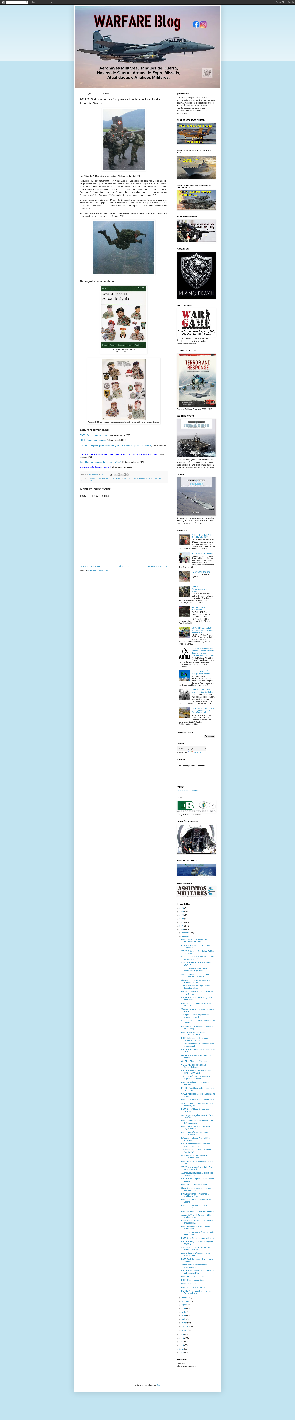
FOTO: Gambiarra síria (201, 572)
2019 (181, 1334)
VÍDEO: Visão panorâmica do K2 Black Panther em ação (197, 1168)
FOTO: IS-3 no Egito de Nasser (194, 1184)
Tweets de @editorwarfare (188, 791)
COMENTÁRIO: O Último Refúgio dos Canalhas (202, 672)
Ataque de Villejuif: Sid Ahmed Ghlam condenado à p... (196, 1216)
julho (184, 1308)
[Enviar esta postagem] (111, 474)
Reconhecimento (157, 478)
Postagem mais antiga (157, 566)
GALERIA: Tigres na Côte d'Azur (194, 1061)
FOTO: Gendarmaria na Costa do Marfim (198, 1211)
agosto (185, 1305)
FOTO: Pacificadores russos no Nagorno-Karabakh (194, 1033)
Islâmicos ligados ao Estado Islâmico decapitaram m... (196, 1139)
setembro (186, 1301)
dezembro (186, 933)
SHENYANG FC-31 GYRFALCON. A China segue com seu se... (196, 975)
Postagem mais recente (90, 566)
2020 (181, 930)
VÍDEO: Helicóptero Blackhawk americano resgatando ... (194, 969)
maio (184, 1315)
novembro (186, 936)
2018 (181, 1338)
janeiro (185, 1330)
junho (184, 1312)
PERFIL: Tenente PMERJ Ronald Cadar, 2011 (202, 536)
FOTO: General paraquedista (93, 440)
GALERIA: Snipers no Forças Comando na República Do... (197, 1272)
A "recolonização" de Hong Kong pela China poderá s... (197, 1133)
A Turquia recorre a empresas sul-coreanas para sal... (195, 1016)
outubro (185, 1298)
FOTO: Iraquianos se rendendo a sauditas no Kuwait (195, 1195)
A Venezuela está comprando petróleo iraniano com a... (197, 1174)
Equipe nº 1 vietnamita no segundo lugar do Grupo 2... (195, 946)
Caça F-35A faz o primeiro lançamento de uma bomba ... (197, 998)
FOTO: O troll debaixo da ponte (194, 1280)
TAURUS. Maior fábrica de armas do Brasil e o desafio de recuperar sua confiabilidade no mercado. (203, 652)
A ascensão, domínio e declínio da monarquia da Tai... (195, 1248)
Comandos (91, 478)
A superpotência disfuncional (198, 608)
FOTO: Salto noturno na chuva (93, 435)
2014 (181, 1352)
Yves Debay (90, 481)
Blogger (160, 1385)
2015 (181, 1349)
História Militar (121, 478)
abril (184, 1319)
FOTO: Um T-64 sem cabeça (193, 1287)
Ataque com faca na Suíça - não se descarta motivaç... (195, 987)
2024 (181, 915)
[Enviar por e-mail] (115, 474)
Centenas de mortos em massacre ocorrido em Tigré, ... (195, 981)
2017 (181, 1342)
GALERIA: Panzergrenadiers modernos (199, 589)
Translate (197, 752)
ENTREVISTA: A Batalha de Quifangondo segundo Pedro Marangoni (203, 710)
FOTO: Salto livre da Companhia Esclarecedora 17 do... (194, 1039)
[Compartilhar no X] (121, 474)
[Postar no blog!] (118, 474)
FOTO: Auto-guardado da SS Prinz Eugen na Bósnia (195, 1127)
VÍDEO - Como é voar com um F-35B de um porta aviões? (197, 958)
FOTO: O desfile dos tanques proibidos (197, 1238)
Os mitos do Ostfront (189, 1284)
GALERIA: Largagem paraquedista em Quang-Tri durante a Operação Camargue (115, 446)
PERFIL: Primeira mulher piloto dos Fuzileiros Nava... (196, 1292)
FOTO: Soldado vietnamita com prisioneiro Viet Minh (194, 940)
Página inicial (124, 566)
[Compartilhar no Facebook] (124, 474)
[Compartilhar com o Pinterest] (127, 474)
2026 (181, 908)
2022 (181, 922)
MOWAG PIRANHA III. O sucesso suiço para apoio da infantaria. (202, 630)
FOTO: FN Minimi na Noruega (193, 1276)
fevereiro (185, 1326)
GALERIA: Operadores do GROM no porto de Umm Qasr (196, 1072)
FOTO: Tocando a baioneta (203, 553)
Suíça (83, 481)
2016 (181, 1345)
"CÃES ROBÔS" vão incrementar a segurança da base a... (195, 1077)
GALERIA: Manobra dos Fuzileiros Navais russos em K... (195, 1145)
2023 (181, 919)
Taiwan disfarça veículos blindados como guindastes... (195, 1266)
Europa (98, 478)
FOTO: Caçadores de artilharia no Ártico (198, 1100)
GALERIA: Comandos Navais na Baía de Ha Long (203, 691)
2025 (181, 912)
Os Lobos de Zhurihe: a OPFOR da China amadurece (195, 1156)
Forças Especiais (108, 478)
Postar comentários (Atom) (98, 571)
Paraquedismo (133, 478)
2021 (181, 926)
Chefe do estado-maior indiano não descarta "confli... (196, 1189)
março (184, 1323)
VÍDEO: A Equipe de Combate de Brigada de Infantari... (195, 1066)
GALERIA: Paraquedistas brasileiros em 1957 (100, 462)
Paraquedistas (144, 478)
